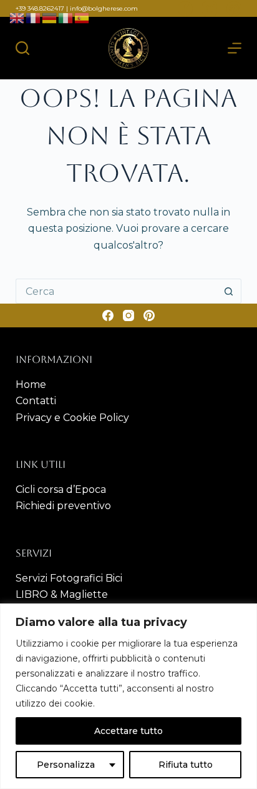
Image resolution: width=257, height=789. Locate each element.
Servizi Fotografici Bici (69, 578)
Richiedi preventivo (63, 506)
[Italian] (66, 17)
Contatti (36, 401)
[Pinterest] (233, 8)
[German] (50, 17)
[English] (17, 17)
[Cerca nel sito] (22, 48)
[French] (34, 17)
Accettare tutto (128, 731)
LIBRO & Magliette (62, 594)
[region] (128, 696)
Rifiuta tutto (185, 764)
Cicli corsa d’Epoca (61, 489)
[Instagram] (209, 8)
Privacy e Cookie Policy (72, 418)
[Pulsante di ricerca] (228, 291)
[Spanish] (82, 17)
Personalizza (66, 764)
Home (31, 384)
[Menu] (234, 48)
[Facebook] (185, 8)
